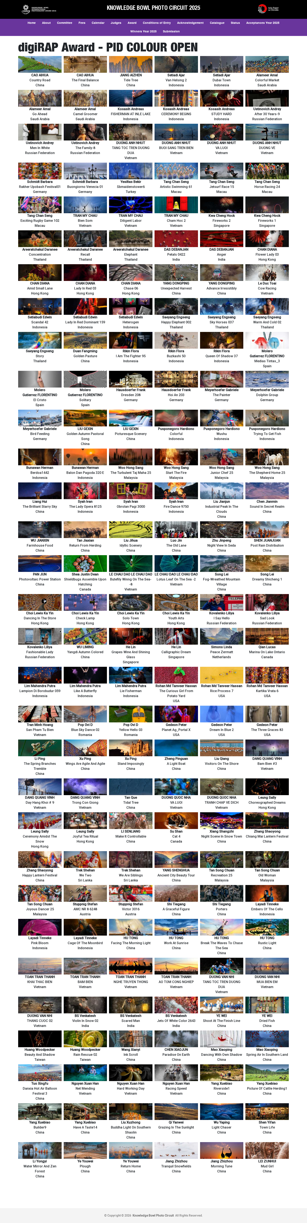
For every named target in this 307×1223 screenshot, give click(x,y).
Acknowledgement (190, 23)
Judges (116, 23)
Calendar (98, 23)
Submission (171, 31)
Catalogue (217, 23)
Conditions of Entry (157, 23)
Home (32, 23)
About (46, 23)
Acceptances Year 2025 (262, 23)
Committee (64, 23)
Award (132, 23)
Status (235, 23)
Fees (82, 23)
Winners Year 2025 (143, 31)
